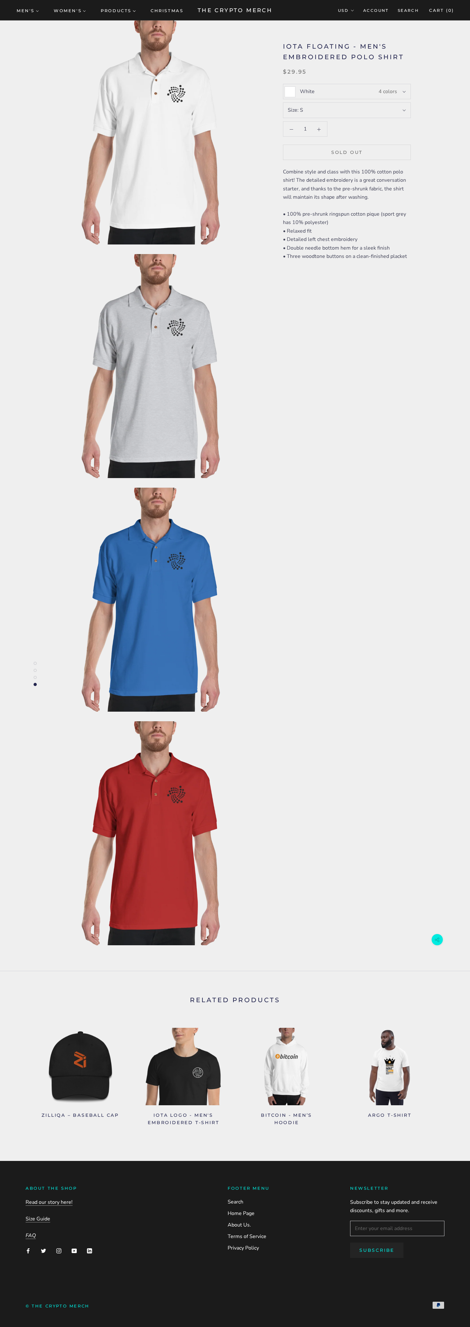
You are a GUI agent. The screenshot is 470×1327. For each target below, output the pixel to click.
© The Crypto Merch (58, 1305)
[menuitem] (28, 10)
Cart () (441, 10)
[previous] (20, 1074)
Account (376, 10)
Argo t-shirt (389, 1115)
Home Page (241, 1213)
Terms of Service (247, 1236)
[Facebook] (28, 1250)
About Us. (239, 1224)
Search (408, 10)
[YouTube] (74, 1250)
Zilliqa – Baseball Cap (80, 1115)
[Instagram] (58, 1250)
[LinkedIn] (89, 1250)
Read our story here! (49, 1202)
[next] (450, 1074)
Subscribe (376, 1250)
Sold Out (347, 153)
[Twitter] (43, 1250)
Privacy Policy (243, 1247)
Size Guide (38, 1218)
